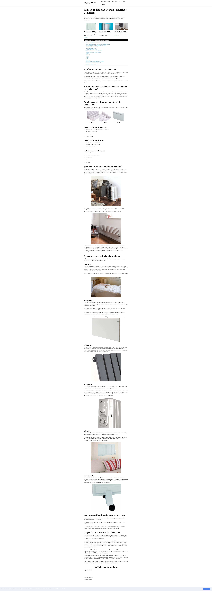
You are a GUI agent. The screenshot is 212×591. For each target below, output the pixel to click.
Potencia (87, 57)
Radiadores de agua (116, 1)
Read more (86, 37)
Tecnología (88, 54)
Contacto (103, 4)
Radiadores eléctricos (105, 1)
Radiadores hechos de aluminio (92, 46)
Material (87, 56)
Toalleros (124, 1)
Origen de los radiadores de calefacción (93, 62)
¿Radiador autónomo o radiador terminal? (94, 50)
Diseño (87, 58)
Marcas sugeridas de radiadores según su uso (94, 61)
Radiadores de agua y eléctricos (90, 3)
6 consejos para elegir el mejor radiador (93, 52)
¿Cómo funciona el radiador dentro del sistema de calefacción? (98, 44)
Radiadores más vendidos (91, 64)
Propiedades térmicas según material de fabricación (96, 45)
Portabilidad (88, 60)
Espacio (87, 53)
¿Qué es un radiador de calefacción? (93, 42)
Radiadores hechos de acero (91, 48)
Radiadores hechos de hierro (91, 49)
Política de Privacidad (88, 577)
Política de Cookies (88, 579)
